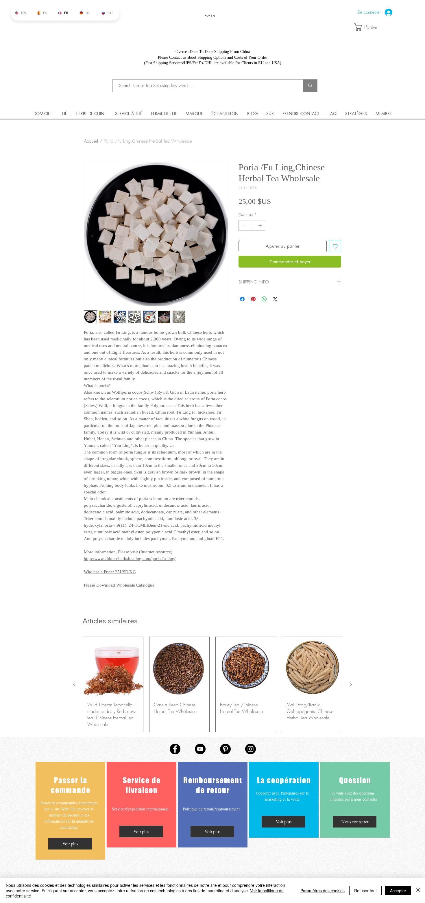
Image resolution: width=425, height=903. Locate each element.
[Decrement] (243, 225)
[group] (212, 684)
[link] (369, 27)
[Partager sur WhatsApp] (264, 299)
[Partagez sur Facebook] (242, 299)
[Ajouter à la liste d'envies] (335, 246)
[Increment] (260, 225)
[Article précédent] (74, 684)
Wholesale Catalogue (135, 585)
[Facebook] (175, 749)
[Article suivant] (350, 684)
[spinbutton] (252, 225)
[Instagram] (250, 749)
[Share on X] (275, 299)
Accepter (398, 890)
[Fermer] (418, 890)
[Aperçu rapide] (113, 667)
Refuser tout (365, 890)
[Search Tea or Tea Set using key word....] (310, 86)
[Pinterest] (225, 749)
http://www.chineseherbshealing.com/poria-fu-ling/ (129, 558)
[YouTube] (200, 749)
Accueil (91, 141)
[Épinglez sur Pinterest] (253, 299)
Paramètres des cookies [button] (322, 890)
